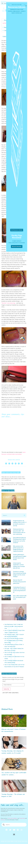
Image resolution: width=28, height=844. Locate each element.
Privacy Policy (22, 818)
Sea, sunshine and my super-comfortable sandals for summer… (13, 774)
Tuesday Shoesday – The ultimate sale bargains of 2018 (13, 795)
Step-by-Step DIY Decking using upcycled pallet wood (19, 581)
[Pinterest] (18, 830)
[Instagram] (21, 830)
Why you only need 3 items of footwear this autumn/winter (13, 730)
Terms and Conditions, (12, 818)
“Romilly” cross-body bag (8, 303)
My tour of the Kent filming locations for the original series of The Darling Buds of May (13, 640)
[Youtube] (14, 830)
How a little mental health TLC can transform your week (19, 597)
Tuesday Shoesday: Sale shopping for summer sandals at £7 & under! (12, 752)
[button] (14, 834)
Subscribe (6, 689)
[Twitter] (10, 830)
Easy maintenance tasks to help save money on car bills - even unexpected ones (13, 626)
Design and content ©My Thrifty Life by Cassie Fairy (14, 841)
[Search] (24, 515)
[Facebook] (6, 830)
